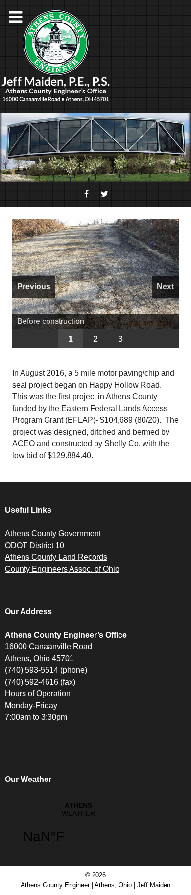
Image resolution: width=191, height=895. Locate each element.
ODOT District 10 (34, 545)
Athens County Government (53, 533)
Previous (33, 286)
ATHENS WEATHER (78, 829)
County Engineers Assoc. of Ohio (62, 569)
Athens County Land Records (56, 557)
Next (165, 286)
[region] (95, 283)
